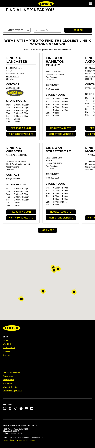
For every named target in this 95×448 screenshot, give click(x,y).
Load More (47, 230)
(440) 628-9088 (13, 179)
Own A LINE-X (9, 348)
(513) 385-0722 (52, 89)
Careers (6, 351)
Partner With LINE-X (11, 372)
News (5, 340)
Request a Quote (21, 128)
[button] (17, 30)
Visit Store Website (21, 134)
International (8, 380)
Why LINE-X (8, 344)
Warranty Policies (10, 387)
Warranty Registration (12, 391)
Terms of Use (9, 440)
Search (78, 30)
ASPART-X (7, 383)
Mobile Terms (29, 440)
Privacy (19, 440)
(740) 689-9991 (13, 88)
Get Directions (12, 76)
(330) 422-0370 (52, 178)
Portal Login (8, 376)
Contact (6, 355)
